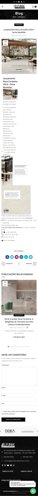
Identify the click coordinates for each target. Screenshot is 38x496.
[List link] (19, 451)
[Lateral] (2, 151)
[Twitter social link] (12, 257)
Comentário (5, 365)
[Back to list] (19, 263)
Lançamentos (19, 315)
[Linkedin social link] (21, 257)
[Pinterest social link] (21, 2)
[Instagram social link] (16, 2)
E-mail (3, 395)
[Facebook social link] (14, 2)
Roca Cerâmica (18, 251)
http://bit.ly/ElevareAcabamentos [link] (12, 227)
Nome (3, 387)
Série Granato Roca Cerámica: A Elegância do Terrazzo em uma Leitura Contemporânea (19, 322)
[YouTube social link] (18, 2)
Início (14, 17)
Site (2, 403)
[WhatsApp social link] (24, 2)
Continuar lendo (19, 337)
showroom (29, 218)
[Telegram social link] (31, 257)
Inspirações (21, 17)
